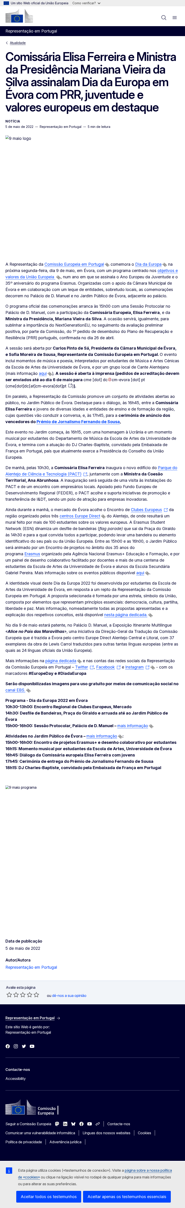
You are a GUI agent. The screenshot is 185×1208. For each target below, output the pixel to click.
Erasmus (32, 553)
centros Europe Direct (80, 516)
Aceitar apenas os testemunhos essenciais (127, 1196)
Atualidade (18, 43)
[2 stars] (12, 995)
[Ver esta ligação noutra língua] (107, 265)
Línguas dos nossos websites (106, 1133)
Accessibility (15, 1078)
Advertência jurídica (65, 1142)
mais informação (132, 725)
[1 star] (9, 995)
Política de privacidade (23, 1142)
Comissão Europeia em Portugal (74, 264)
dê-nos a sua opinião (69, 995)
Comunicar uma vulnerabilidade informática (40, 1133)
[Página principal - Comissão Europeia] (19, 16)
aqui (43, 373)
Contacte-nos (118, 1124)
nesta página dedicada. (125, 614)
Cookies (144, 1133)
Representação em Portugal (31, 967)
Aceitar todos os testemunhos (49, 1196)
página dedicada (60, 660)
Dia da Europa (148, 264)
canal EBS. (15, 690)
